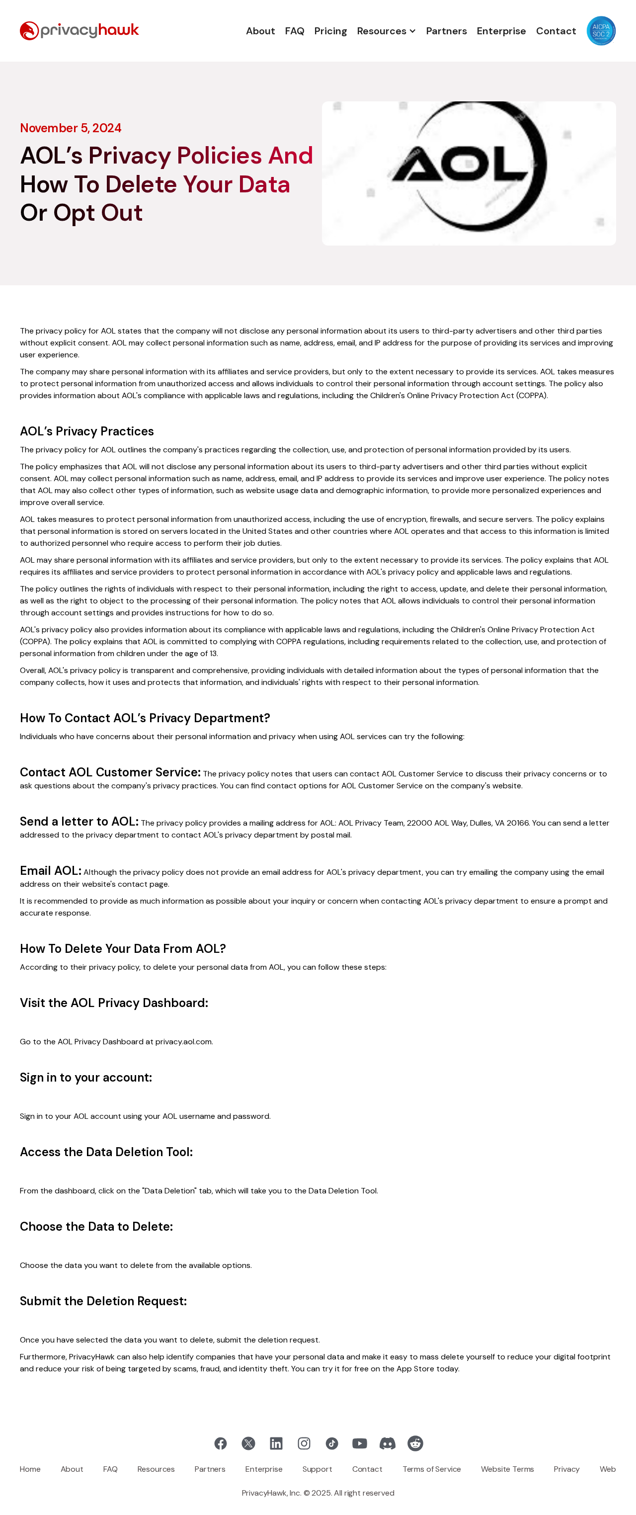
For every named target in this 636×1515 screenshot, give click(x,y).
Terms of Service (431, 1469)
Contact (556, 30)
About (260, 30)
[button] (386, 31)
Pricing (331, 30)
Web (608, 1469)
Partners (446, 30)
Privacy (567, 1469)
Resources (156, 1469)
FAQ (295, 30)
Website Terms (507, 1469)
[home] (79, 30)
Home (30, 1469)
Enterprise (501, 30)
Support (317, 1469)
